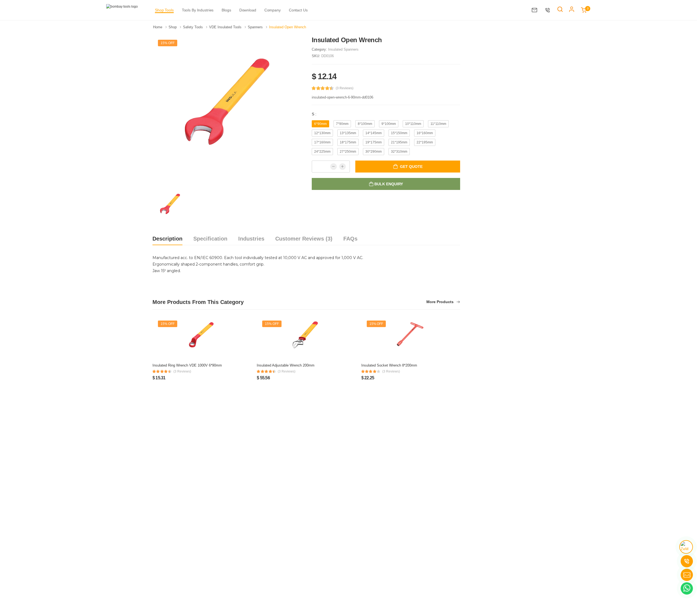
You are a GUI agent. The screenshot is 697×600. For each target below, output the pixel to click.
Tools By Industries (198, 10)
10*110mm (413, 124)
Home (158, 27)
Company (272, 10)
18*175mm (348, 142)
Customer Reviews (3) (303, 239)
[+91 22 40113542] (549, 10)
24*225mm (322, 151)
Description (167, 239)
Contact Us (298, 10)
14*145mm (373, 133)
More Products (440, 302)
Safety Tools (193, 27)
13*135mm (348, 133)
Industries (251, 239)
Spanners (256, 27)
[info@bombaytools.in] (536, 10)
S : (314, 114)
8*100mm (365, 124)
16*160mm (425, 133)
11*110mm (438, 124)
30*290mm (373, 151)
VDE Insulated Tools (226, 27)
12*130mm (322, 133)
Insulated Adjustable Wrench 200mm (285, 365)
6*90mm (320, 124)
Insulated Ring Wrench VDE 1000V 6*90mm (187, 365)
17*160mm (322, 142)
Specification (210, 239)
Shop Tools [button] (164, 10)
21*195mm (399, 142)
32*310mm (399, 151)
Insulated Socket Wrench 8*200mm (389, 365)
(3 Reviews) (344, 88)
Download (247, 10)
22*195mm (425, 142)
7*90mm (342, 124)
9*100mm (388, 124)
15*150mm (399, 133)
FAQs (350, 239)
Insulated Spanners (343, 49)
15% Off (168, 43)
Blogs (226, 10)
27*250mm (348, 151)
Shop (173, 27)
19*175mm (373, 142)
